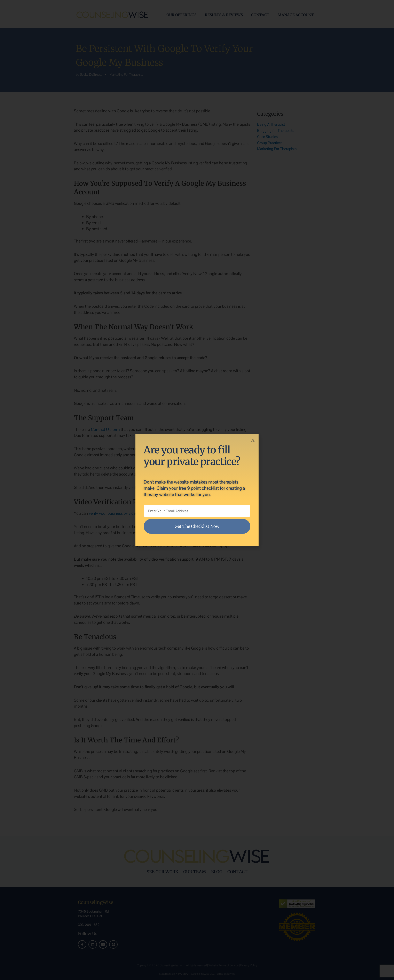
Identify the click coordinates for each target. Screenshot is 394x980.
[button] (252, 439)
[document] (197, 490)
